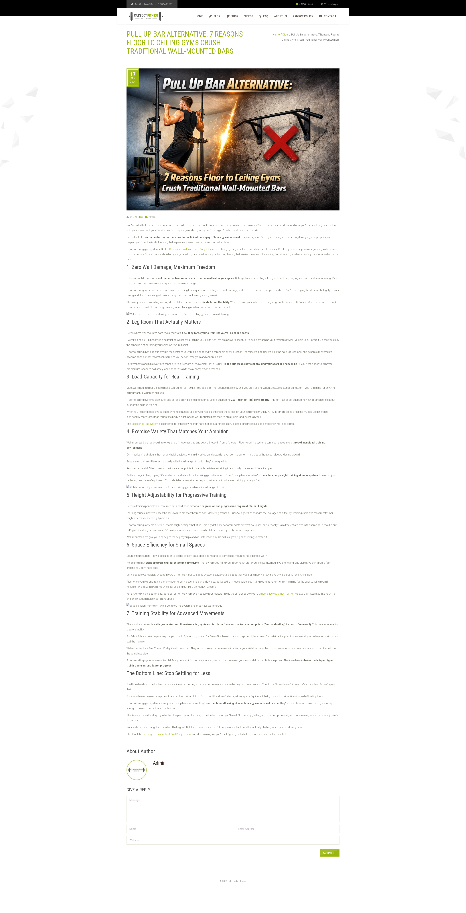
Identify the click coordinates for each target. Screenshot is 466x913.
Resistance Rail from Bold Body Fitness (191, 249)
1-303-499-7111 (166, 4)
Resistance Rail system (144, 423)
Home (276, 34)
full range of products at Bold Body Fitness (167, 734)
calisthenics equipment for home (278, 593)
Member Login (330, 4)
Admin (133, 217)
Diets (286, 34)
